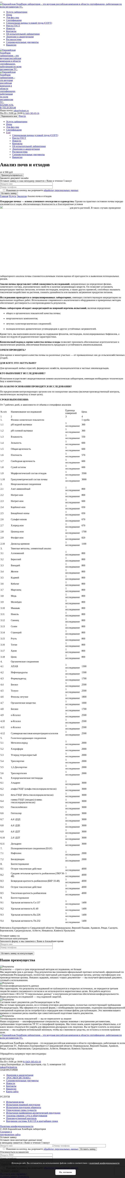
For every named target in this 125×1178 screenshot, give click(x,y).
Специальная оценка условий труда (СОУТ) (29, 23)
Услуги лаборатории (16, 12)
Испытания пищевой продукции (23, 1104)
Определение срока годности (21, 1110)
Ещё (8, 132)
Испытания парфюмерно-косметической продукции (33, 1113)
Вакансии (11, 45)
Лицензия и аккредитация (19, 1075)
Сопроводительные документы (22, 42)
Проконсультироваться (11, 175)
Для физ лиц (12, 17)
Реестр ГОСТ (13, 25)
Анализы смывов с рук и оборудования (26, 1115)
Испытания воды (15, 1102)
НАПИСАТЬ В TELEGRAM (8, 106)
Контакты (11, 31)
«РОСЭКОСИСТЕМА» (18, 1077)
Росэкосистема (13, 39)
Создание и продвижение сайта (10, 1133)
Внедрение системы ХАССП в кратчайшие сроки (32, 1121)
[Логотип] (62, 6)
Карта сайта (12, 1091)
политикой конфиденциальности (104, 1163)
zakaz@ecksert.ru (21, 110)
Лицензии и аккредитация (20, 36)
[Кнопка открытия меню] (1, 2)
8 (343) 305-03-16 (31, 113)
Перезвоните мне (9, 116)
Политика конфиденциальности (16, 1126)
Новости (10, 28)
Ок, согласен (65, 1172)
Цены (9, 14)
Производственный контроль (21, 1118)
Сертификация (13, 20)
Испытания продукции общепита (23, 1107)
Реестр (22, 116)
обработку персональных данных (61, 190)
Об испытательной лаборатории (23, 34)
